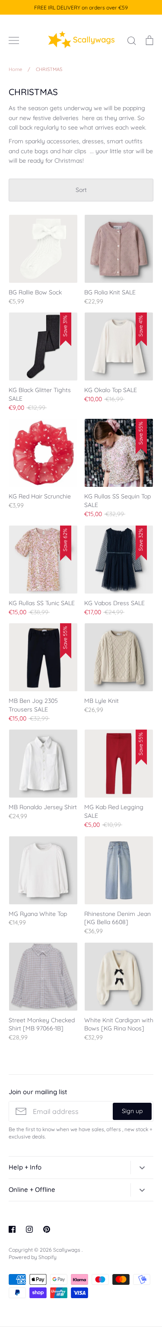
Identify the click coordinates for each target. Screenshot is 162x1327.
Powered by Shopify (33, 1257)
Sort (81, 190)
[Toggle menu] (13, 40)
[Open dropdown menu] (141, 1167)
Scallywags (67, 1250)
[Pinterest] (46, 1229)
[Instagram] (29, 1229)
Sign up (132, 1111)
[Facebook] (12, 1229)
